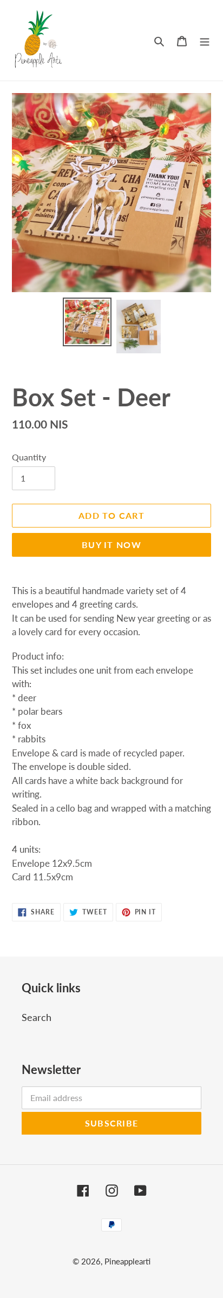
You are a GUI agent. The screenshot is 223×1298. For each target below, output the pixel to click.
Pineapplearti (127, 1261)
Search (36, 1017)
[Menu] (204, 40)
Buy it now (111, 544)
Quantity (29, 457)
